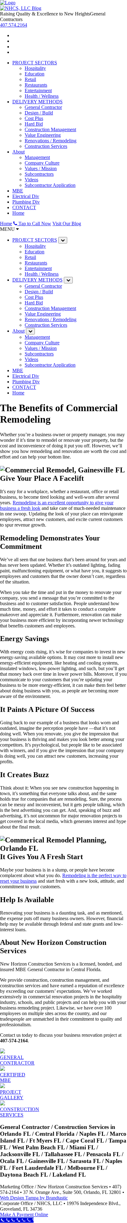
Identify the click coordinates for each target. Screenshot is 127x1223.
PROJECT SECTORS (34, 62)
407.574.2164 (13, 25)
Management (37, 157)
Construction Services (46, 146)
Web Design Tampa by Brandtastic (34, 1197)
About (18, 151)
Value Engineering (43, 135)
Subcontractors (39, 174)
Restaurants (36, 85)
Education (34, 73)
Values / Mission (41, 168)
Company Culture (42, 163)
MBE (17, 190)
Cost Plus (34, 118)
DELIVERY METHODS (37, 101)
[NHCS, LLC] (7, 2)
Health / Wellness (42, 96)
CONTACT (24, 207)
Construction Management (50, 129)
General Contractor (43, 107)
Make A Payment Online (24, 1214)
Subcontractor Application (50, 185)
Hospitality (35, 68)
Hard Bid (34, 124)
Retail (30, 79)
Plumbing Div (26, 202)
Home (18, 213)
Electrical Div (25, 196)
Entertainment (38, 90)
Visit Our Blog (66, 223)
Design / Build (39, 112)
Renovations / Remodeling (50, 140)
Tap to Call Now (34, 223)
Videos (31, 179)
